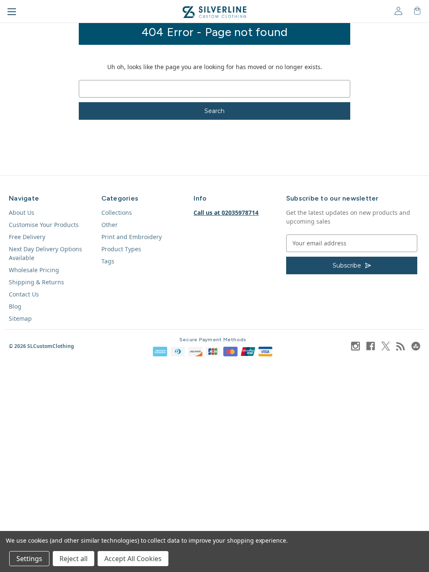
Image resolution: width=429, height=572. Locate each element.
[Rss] (400, 346)
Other (109, 225)
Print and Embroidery (131, 237)
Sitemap (20, 318)
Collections (116, 212)
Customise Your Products (44, 225)
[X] (385, 346)
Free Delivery (27, 237)
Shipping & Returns (36, 282)
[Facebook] (370, 346)
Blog (15, 306)
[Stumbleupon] (415, 346)
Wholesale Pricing (34, 270)
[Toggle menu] (11, 11)
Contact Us (24, 294)
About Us (21, 212)
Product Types (121, 249)
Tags (107, 261)
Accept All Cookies (133, 558)
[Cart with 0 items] (416, 10)
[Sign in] (397, 10)
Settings (29, 558)
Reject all (73, 558)
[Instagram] (355, 346)
